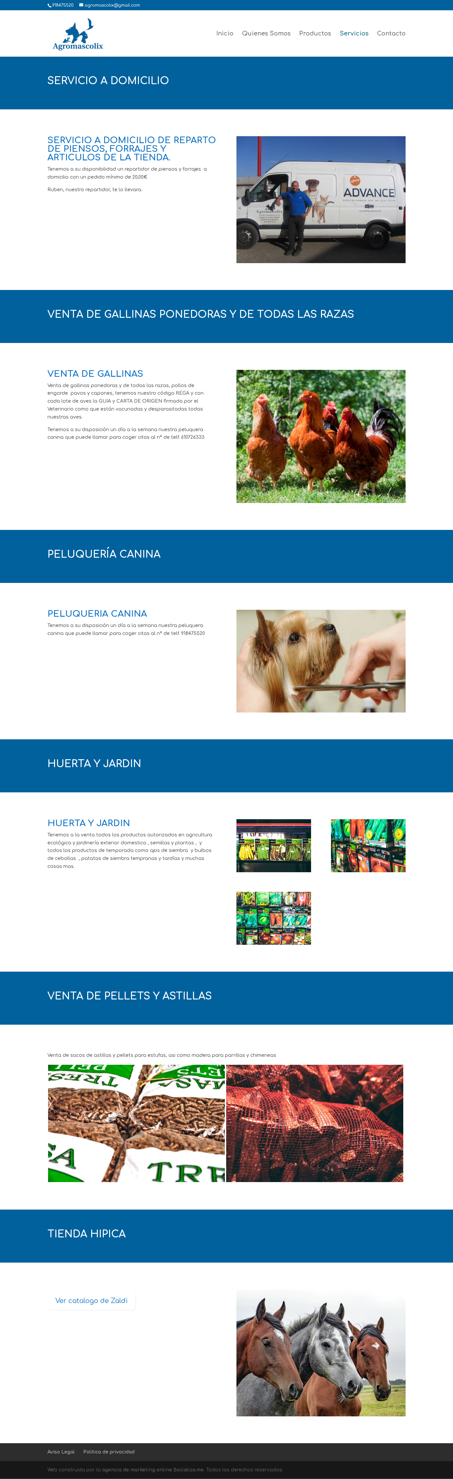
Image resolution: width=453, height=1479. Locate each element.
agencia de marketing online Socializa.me (153, 1469)
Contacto (391, 34)
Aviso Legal (61, 1452)
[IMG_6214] (368, 870)
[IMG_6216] (273, 870)
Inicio (224, 34)
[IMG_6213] (273, 943)
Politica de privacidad (109, 1452)
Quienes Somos (266, 34)
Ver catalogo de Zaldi (91, 1301)
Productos (315, 34)
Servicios (354, 34)
